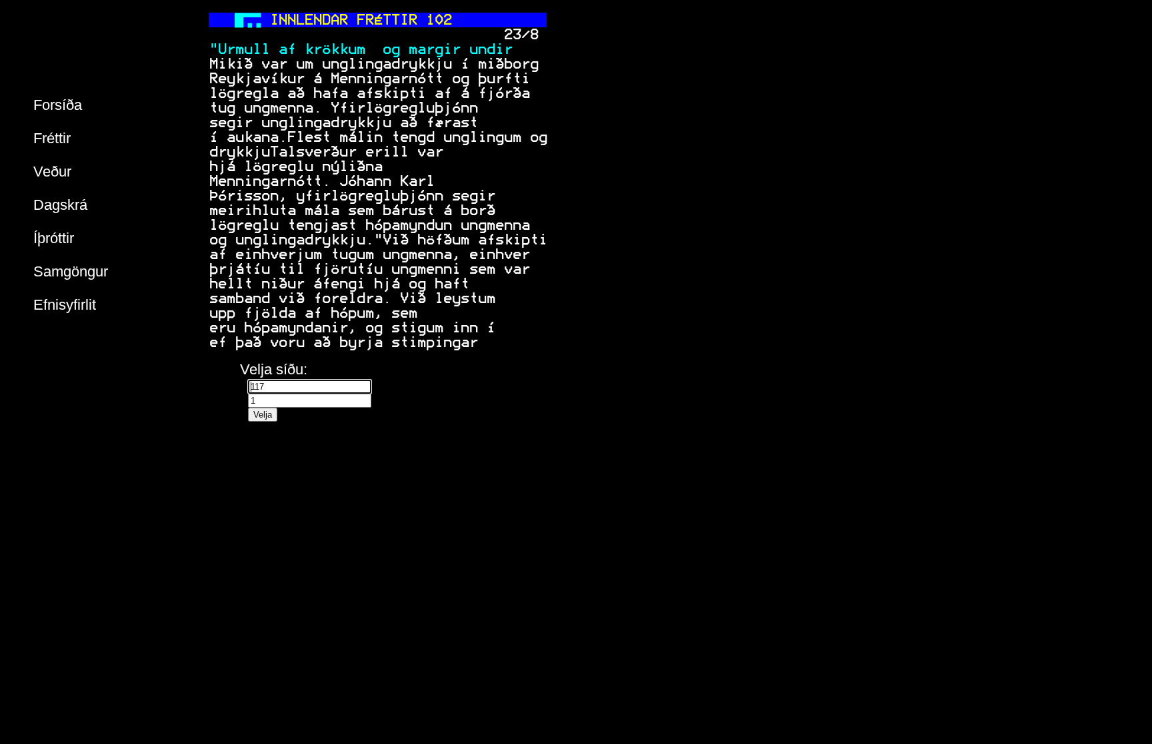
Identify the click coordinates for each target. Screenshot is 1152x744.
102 (438, 20)
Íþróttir (53, 238)
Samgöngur (70, 271)
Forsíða (57, 105)
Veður (52, 171)
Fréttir (52, 138)
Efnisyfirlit (64, 304)
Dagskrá (60, 204)
